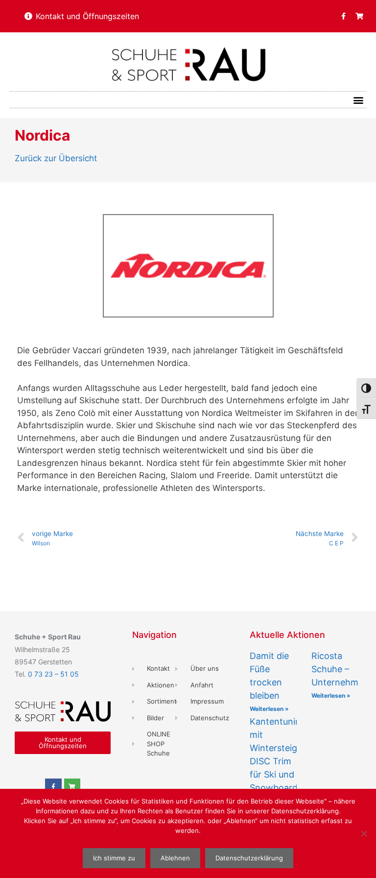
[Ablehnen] (364, 833)
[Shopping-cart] (359, 16)
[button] (358, 100)
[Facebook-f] (343, 16)
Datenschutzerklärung (249, 858)
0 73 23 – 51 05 (53, 674)
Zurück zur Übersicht (56, 158)
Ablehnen (175, 858)
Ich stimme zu (114, 858)
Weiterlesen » (269, 708)
